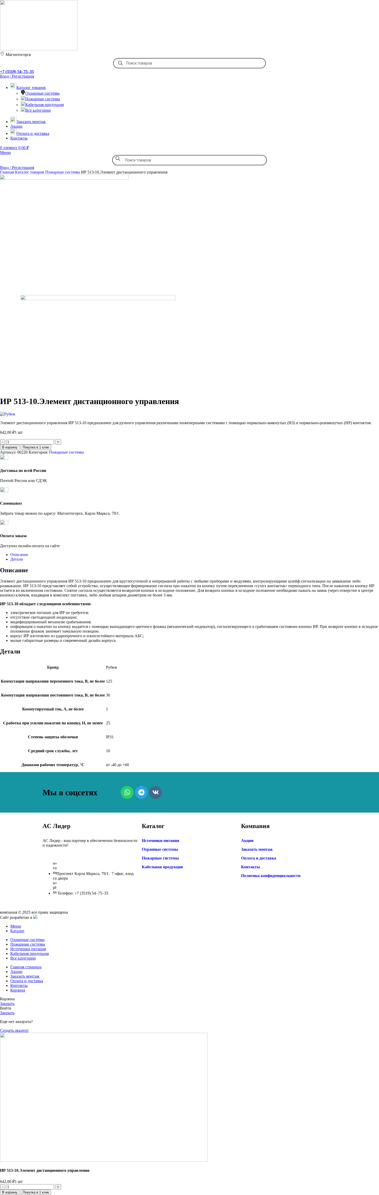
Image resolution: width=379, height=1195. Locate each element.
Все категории (38, 110)
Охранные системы (42, 93)
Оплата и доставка (258, 858)
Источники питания (160, 840)
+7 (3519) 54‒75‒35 (17, 71)
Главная (7, 172)
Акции (247, 840)
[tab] (194, 554)
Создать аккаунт (14, 1030)
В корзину (10, 447)
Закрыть (7, 1003)
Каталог (153, 826)
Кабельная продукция (44, 104)
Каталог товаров (30, 172)
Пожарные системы (42, 99)
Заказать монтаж (257, 849)
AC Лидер (56, 826)
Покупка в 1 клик (36, 447)
